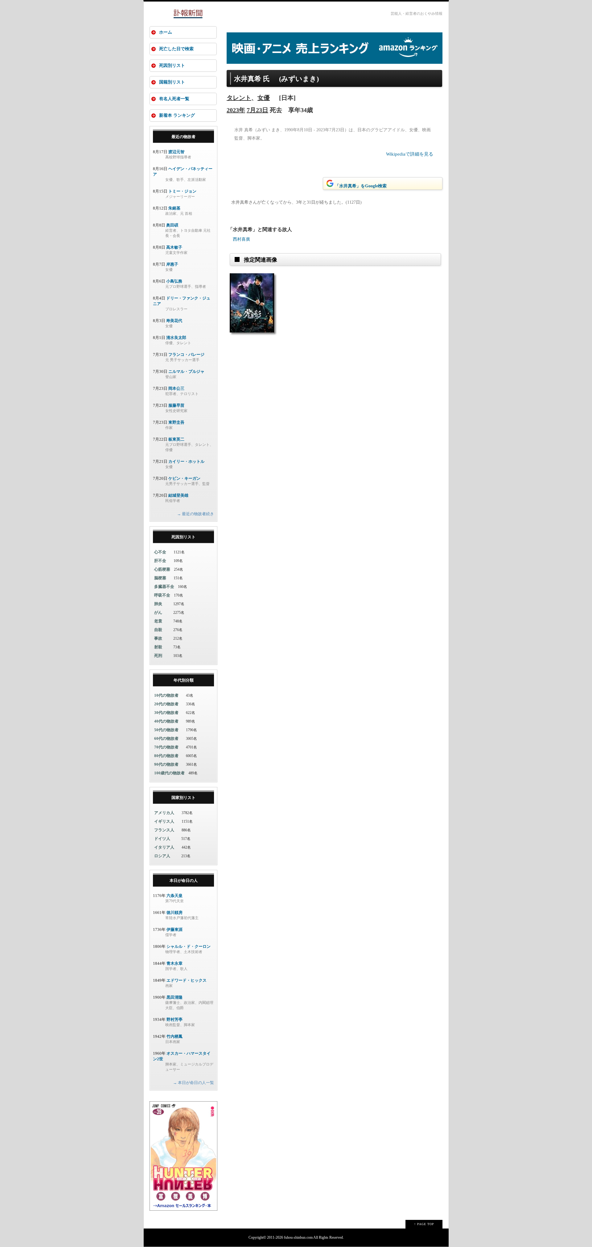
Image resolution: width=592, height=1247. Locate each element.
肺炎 (158, 603)
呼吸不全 (162, 595)
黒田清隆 (174, 997)
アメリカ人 (164, 812)
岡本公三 (176, 388)
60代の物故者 (166, 738)
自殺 (158, 629)
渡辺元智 (176, 151)
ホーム (165, 32)
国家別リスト (183, 797)
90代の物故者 (166, 764)
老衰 (158, 621)
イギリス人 (164, 821)
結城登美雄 (178, 495)
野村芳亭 (174, 1019)
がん (158, 612)
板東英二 (176, 439)
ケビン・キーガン (184, 478)
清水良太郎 (176, 337)
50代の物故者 (166, 729)
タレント (239, 97)
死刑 (158, 655)
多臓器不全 (164, 586)
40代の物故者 (166, 721)
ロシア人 (162, 856)
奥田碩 (172, 225)
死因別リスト (172, 65)
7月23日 (257, 110)
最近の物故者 (183, 136)
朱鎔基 (174, 208)
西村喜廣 (241, 239)
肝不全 (160, 560)
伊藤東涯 (174, 929)
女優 (263, 97)
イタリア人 (164, 847)
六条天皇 (174, 895)
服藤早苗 (176, 405)
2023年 (236, 110)
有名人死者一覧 (174, 98)
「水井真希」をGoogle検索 (361, 186)
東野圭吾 (176, 422)
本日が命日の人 (184, 880)
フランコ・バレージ (186, 354)
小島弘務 (174, 281)
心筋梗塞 (162, 569)
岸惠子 (172, 264)
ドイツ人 (162, 838)
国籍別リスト (172, 82)
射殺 (158, 647)
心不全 (160, 552)
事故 (158, 638)
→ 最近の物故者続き (195, 513)
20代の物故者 (166, 704)
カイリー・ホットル (186, 461)
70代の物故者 (166, 747)
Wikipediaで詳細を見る (409, 154)
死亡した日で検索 (176, 49)
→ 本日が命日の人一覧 (193, 1082)
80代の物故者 (166, 755)
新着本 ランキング (177, 115)
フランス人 (164, 830)
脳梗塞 (160, 578)
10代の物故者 (166, 695)
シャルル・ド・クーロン (188, 946)
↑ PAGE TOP (424, 1224)
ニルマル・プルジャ (186, 371)
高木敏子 (174, 247)
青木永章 (174, 963)
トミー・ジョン (182, 191)
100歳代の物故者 (169, 773)
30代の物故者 (166, 712)
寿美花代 (174, 320)
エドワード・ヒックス (186, 980)
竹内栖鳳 (174, 1036)
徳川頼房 (174, 912)
